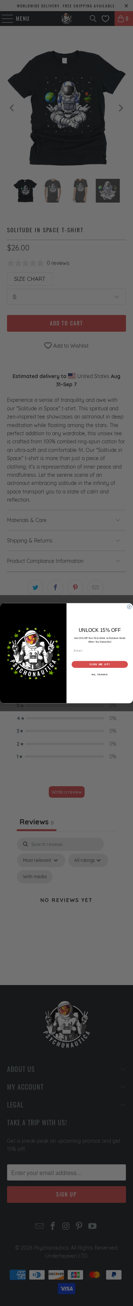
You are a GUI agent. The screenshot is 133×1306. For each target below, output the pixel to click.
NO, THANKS (100, 674)
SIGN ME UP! (99, 664)
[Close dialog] (129, 607)
